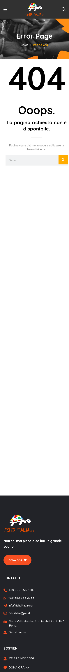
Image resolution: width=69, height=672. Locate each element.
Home (24, 45)
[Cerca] (63, 159)
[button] (64, 9)
